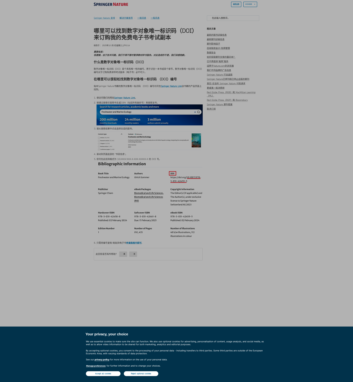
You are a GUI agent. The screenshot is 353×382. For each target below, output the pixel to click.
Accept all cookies (103, 373)
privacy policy (102, 359)
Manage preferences (96, 366)
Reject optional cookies (141, 373)
